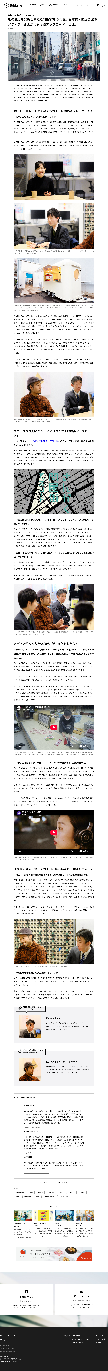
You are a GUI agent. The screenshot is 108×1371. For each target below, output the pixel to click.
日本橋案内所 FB (77, 1342)
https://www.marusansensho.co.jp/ (36, 1173)
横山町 (17, 1196)
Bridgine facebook (7, 1340)
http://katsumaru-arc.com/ (33, 1153)
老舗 (31, 1192)
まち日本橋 (76, 1336)
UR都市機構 (27, 1196)
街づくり (72, 1192)
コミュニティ (51, 1192)
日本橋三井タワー (102, 1342)
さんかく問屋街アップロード (44, 441)
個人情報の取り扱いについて (8, 1351)
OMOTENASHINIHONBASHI (81, 1339)
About (64, 4)
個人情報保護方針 (5, 1345)
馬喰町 (38, 1196)
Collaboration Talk (53, 5)
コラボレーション (20, 1192)
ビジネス (62, 1192)
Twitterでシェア (65, 1182)
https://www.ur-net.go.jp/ (33, 1127)
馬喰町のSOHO (70, 1069)
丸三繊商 (82, 1192)
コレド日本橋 (100, 1339)
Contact (11, 1336)
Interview (33, 4)
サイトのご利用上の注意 (7, 1348)
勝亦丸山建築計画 (49, 1196)
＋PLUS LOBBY (63, 1196)
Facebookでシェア (44, 1182)
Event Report (42, 5)
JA (104, 5)
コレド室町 (100, 1336)
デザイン (40, 1192)
